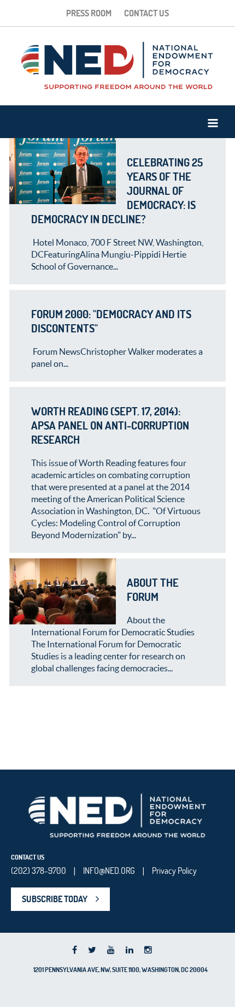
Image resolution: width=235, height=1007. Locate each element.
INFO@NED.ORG (109, 870)
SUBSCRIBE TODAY (54, 898)
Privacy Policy (174, 870)
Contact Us (146, 13)
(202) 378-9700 (38, 870)
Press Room (88, 13)
